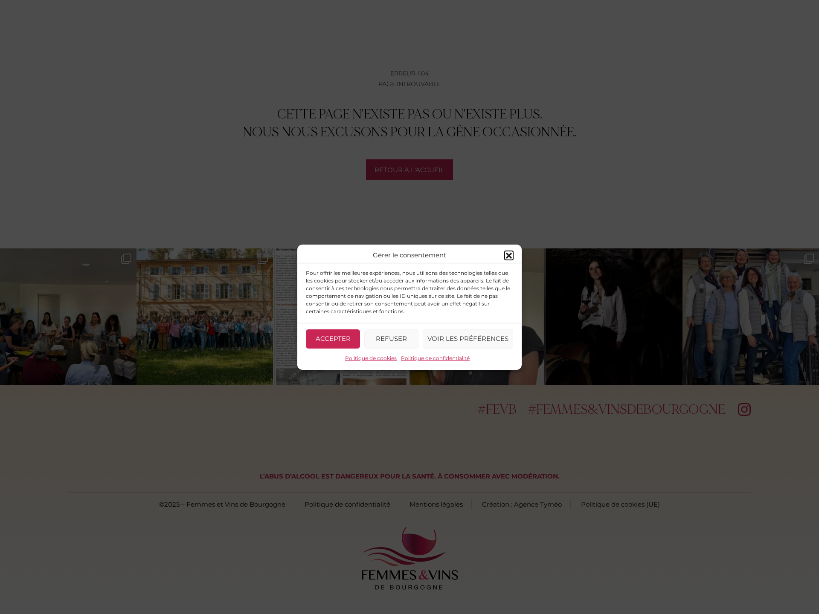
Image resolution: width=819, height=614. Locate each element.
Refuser (391, 338)
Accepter (333, 338)
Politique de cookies (371, 358)
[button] (509, 255)
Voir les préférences (467, 338)
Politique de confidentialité (435, 358)
